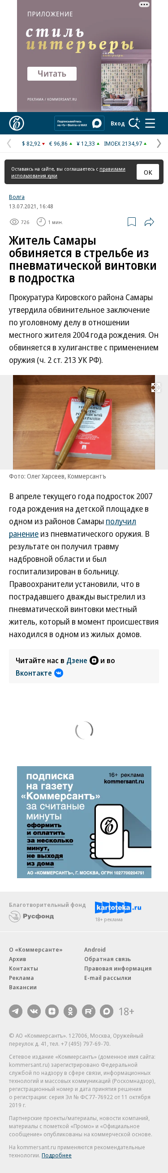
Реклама (21, 978)
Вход (118, 123)
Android (95, 949)
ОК (148, 172)
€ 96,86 (58, 143)
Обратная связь (107, 959)
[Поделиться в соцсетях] (149, 221)
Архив (17, 959)
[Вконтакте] (34, 1011)
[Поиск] (134, 123)
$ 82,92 (31, 143)
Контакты (23, 968)
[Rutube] (88, 1011)
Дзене (76, 660)
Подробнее (57, 1155)
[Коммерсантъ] (16, 123)
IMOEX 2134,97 (123, 143)
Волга (17, 197)
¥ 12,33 (86, 143)
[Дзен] (52, 1011)
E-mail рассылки (107, 978)
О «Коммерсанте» (36, 949)
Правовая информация (118, 968)
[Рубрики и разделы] (150, 123)
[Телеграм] (15, 1011)
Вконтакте (34, 672)
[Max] (106, 1011)
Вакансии (23, 987)
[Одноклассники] (70, 1011)
